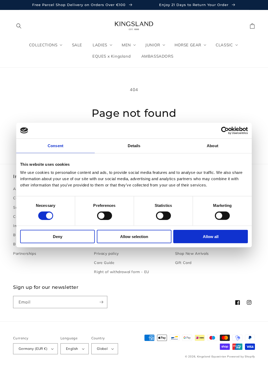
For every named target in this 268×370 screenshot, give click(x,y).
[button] (19, 26)
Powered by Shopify (241, 356)
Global (102, 348)
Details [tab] (134, 145)
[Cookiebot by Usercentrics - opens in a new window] (225, 130)
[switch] (104, 215)
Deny (57, 236)
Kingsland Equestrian (211, 356)
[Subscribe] (101, 302)
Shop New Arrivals (192, 253)
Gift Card (183, 262)
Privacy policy (106, 253)
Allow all (211, 236)
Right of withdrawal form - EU (121, 271)
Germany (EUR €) (33, 348)
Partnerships (24, 253)
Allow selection (134, 236)
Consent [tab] (55, 145)
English (72, 348)
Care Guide (104, 262)
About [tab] (212, 145)
